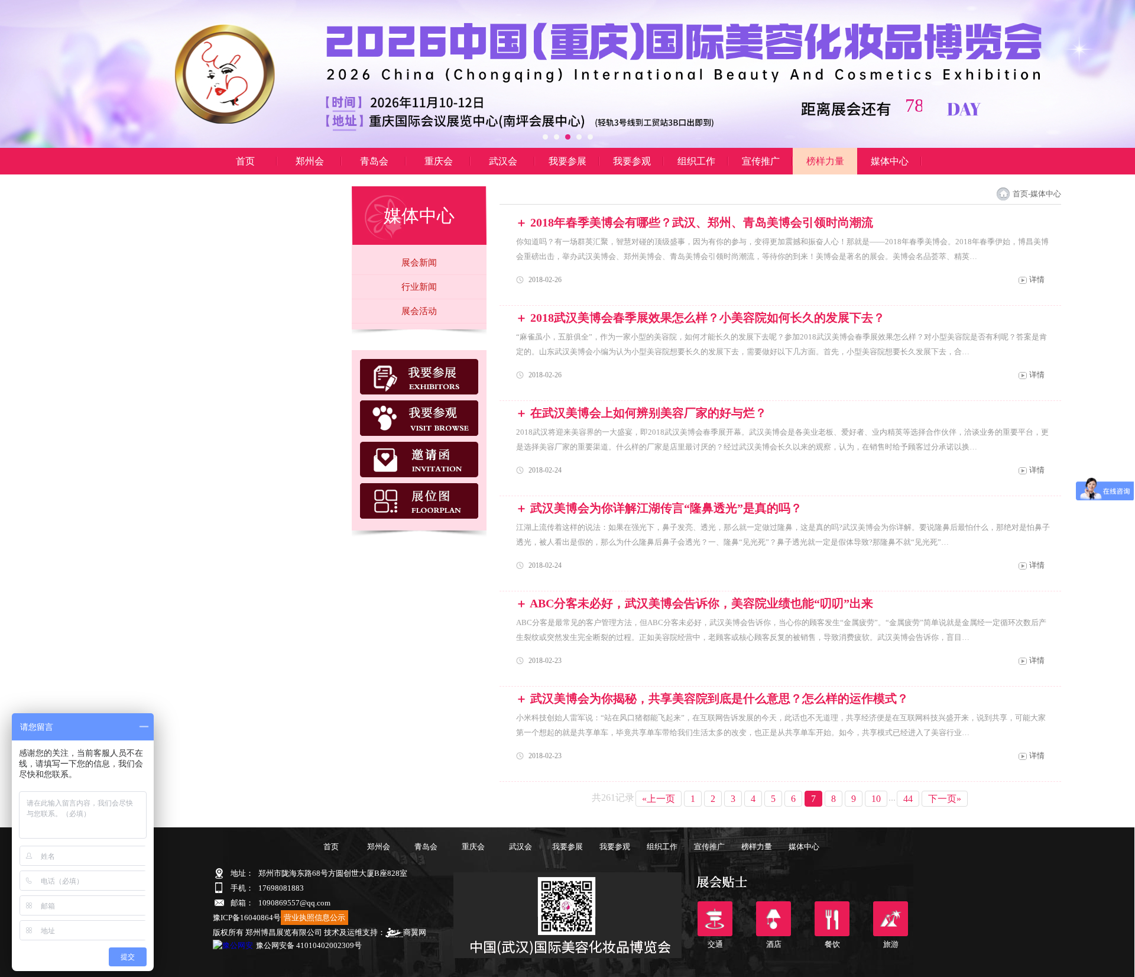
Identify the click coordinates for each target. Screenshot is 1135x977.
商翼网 (414, 932)
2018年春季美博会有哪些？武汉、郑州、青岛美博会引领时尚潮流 (701, 222)
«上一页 (658, 799)
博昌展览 (245, 188)
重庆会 (438, 161)
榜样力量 (825, 161)
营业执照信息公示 (314, 917)
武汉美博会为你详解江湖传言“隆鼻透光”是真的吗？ (666, 508)
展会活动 (419, 311)
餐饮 (832, 918)
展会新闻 (419, 262)
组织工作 (696, 161)
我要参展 (567, 161)
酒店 (773, 918)
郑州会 (310, 161)
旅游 (890, 918)
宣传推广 (761, 161)
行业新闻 (419, 287)
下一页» (944, 799)
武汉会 (503, 161)
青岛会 (374, 161)
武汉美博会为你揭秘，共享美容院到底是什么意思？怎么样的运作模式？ (719, 698)
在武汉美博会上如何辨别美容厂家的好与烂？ (648, 412)
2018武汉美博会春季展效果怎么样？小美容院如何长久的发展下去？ (707, 317)
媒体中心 (890, 161)
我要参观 (632, 161)
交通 (715, 918)
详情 (1037, 279)
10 (876, 799)
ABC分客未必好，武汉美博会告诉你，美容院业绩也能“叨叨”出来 (701, 603)
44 (908, 799)
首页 (245, 161)
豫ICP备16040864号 (247, 917)
